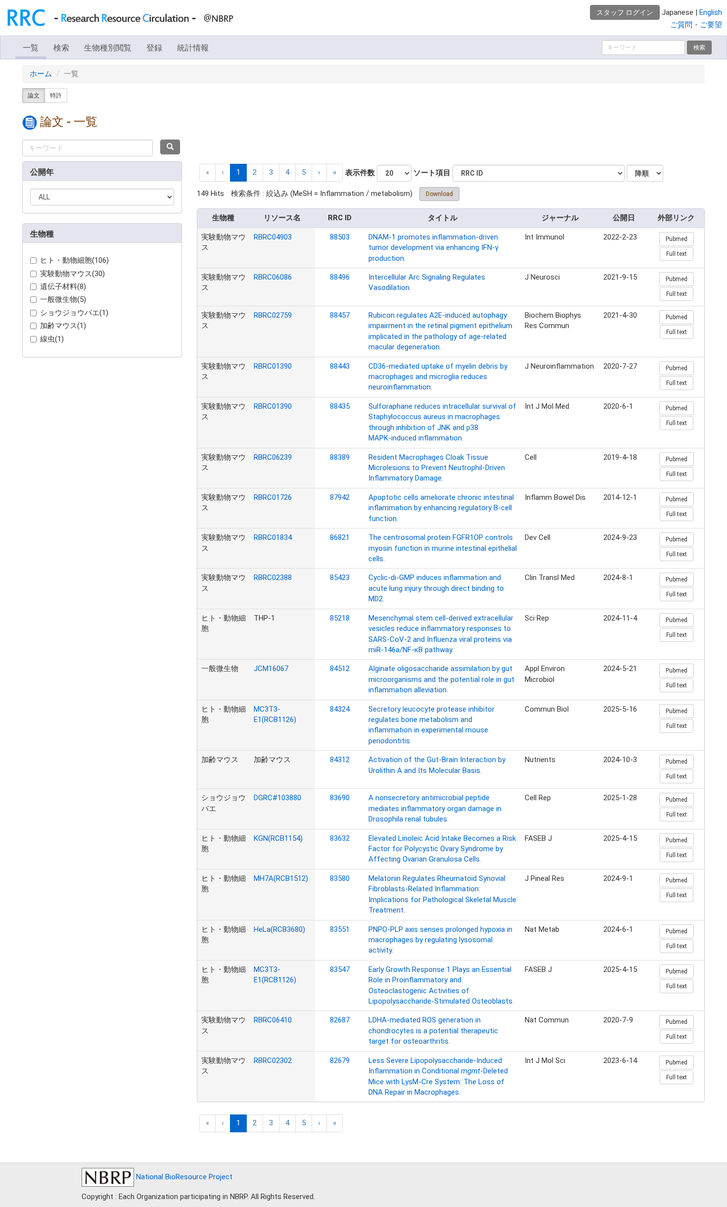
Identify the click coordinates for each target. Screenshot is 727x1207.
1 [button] (238, 172)
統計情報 (193, 47)
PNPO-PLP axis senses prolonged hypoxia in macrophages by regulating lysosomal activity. (440, 940)
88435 (340, 406)
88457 (340, 315)
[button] (319, 172)
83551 (340, 929)
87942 (340, 497)
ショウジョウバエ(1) (74, 312)
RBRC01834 (273, 537)
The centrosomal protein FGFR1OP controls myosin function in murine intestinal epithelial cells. (442, 548)
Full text (676, 253)
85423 (340, 577)
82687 (340, 1019)
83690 (340, 797)
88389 (340, 457)
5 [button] (304, 172)
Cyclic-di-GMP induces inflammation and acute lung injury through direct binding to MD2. (436, 588)
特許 (56, 95)
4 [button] (287, 172)
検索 (61, 47)
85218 (340, 618)
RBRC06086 (273, 277)
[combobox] (87, 148)
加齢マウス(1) (63, 325)
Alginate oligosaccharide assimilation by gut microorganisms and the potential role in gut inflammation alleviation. (441, 679)
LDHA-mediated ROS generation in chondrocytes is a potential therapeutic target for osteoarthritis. (433, 1030)
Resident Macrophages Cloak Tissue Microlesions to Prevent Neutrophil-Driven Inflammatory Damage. (436, 468)
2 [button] (255, 172)
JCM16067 (271, 668)
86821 (340, 537)
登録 (154, 47)
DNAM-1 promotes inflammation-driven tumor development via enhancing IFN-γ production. (433, 248)
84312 (340, 759)
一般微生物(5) (63, 299)
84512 (340, 668)
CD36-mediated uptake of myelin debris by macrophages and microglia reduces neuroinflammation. (437, 377)
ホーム (41, 73)
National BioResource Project (183, 1176)
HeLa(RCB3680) (279, 929)
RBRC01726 (273, 497)
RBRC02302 (273, 1060)
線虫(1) (52, 339)
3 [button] (271, 172)
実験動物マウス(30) (72, 273)
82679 (340, 1060)
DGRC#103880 (277, 797)
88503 (340, 237)
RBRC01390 (273, 366)
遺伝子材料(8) (63, 286)
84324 (340, 709)
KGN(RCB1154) (278, 838)
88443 (340, 366)
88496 (340, 277)
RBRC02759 (273, 315)
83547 (340, 969)
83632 (340, 838)
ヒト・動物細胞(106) (74, 260)
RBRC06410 (273, 1019)
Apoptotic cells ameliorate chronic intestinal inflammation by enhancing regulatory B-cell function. (441, 508)
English (710, 12)
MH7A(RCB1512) (281, 878)
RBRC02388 (273, 577)
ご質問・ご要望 (696, 24)
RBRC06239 (273, 457)
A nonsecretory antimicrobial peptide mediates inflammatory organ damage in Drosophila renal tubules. (434, 808)
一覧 (31, 47)
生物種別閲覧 (108, 47)
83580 (340, 878)
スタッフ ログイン (624, 12)
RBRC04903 (273, 237)
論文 (34, 95)
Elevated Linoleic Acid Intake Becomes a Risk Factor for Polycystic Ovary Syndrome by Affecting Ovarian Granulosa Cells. (442, 849)
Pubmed (676, 239)
